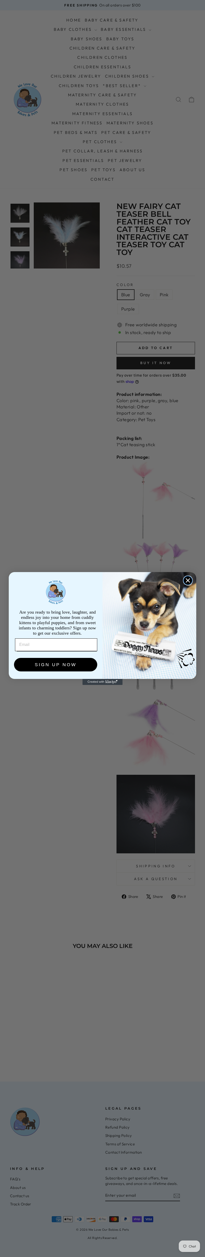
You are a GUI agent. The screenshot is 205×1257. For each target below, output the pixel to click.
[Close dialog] (188, 580)
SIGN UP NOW (55, 664)
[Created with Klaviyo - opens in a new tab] (102, 682)
